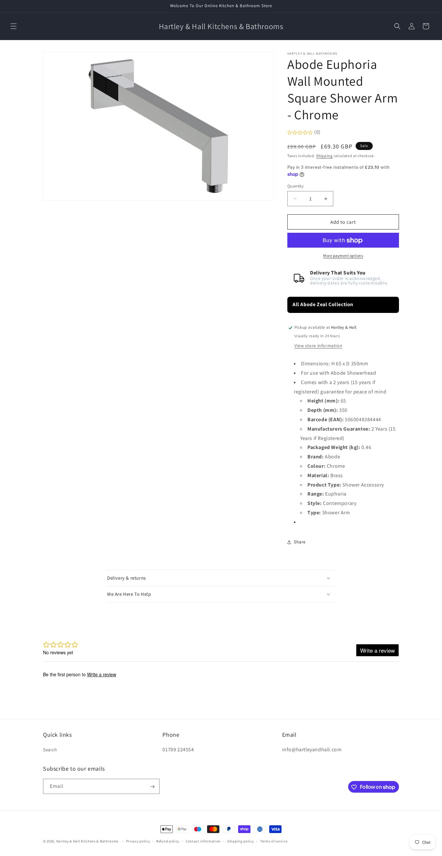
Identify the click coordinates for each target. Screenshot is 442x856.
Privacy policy (138, 841)
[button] (13, 26)
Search (50, 749)
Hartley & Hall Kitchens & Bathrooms (87, 841)
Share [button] (300, 542)
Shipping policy (240, 841)
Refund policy (167, 841)
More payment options (343, 255)
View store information (318, 346)
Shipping (324, 155)
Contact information (203, 841)
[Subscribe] (152, 786)
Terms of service (273, 841)
